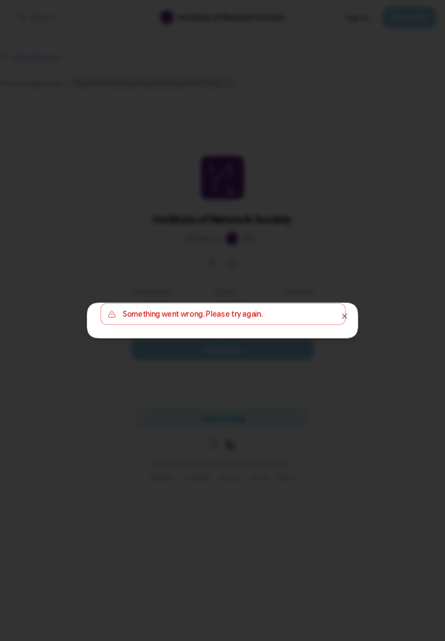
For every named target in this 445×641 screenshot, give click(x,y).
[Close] (344, 316)
